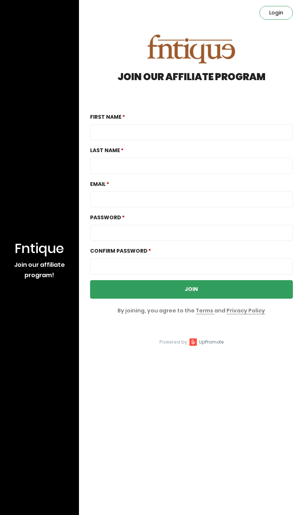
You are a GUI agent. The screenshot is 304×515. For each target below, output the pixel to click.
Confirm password (119, 251)
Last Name (105, 150)
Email (98, 184)
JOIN (191, 289)
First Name (106, 117)
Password (105, 217)
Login (276, 12)
